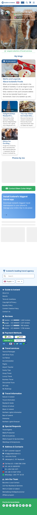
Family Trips (6, 370)
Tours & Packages (8, 351)
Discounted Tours (8, 382)
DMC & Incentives (8, 436)
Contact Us (6, 311)
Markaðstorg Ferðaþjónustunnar (13, 492)
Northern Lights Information (11, 412)
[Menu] (33, 3)
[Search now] (27, 3)
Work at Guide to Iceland (11, 489)
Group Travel (6, 373)
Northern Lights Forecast (11, 421)
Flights (4, 364)
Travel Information (8, 400)
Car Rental (6, 358)
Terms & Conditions (9, 299)
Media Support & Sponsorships (13, 439)
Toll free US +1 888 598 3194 (15, 463)
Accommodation (8, 361)
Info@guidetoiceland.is (12, 453)
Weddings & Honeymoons (11, 442)
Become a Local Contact (10, 482)
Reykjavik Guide (8, 403)
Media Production (8, 433)
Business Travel (7, 379)
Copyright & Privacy (9, 302)
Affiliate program (8, 495)
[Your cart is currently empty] (30, 3)
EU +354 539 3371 (11, 469)
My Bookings (6, 389)
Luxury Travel (7, 376)
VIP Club (5, 386)
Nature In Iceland (8, 397)
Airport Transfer (7, 367)
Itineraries (5, 418)
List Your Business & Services (12, 486)
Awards (5, 296)
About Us (5, 293)
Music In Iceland (8, 409)
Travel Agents (7, 429)
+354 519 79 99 (10, 456)
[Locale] (17, 3)
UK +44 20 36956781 (12, 466)
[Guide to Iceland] (8, 2)
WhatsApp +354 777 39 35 (14, 475)
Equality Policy (7, 305)
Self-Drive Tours (8, 355)
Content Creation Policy (10, 308)
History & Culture (8, 406)
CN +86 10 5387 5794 (13, 472)
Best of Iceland (7, 415)
